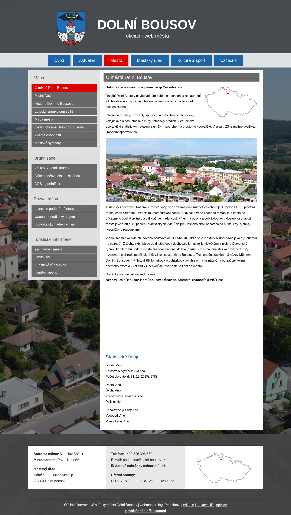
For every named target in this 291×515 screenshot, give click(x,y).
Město (116, 60)
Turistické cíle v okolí (50, 265)
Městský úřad (150, 60)
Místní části (43, 95)
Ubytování (42, 257)
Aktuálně (87, 60)
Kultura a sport (191, 60)
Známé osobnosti (48, 135)
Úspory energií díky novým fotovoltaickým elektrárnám (55, 220)
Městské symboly (48, 143)
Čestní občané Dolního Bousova (59, 127)
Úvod (59, 60)
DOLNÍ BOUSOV (146, 24)
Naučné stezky (46, 273)
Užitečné (228, 60)
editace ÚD (205, 505)
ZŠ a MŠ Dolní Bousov (52, 168)
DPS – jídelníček (47, 184)
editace (188, 505)
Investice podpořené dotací (55, 209)
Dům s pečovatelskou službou (57, 176)
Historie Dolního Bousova (54, 103)
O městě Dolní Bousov (52, 88)
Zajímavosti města (48, 249)
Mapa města (44, 119)
